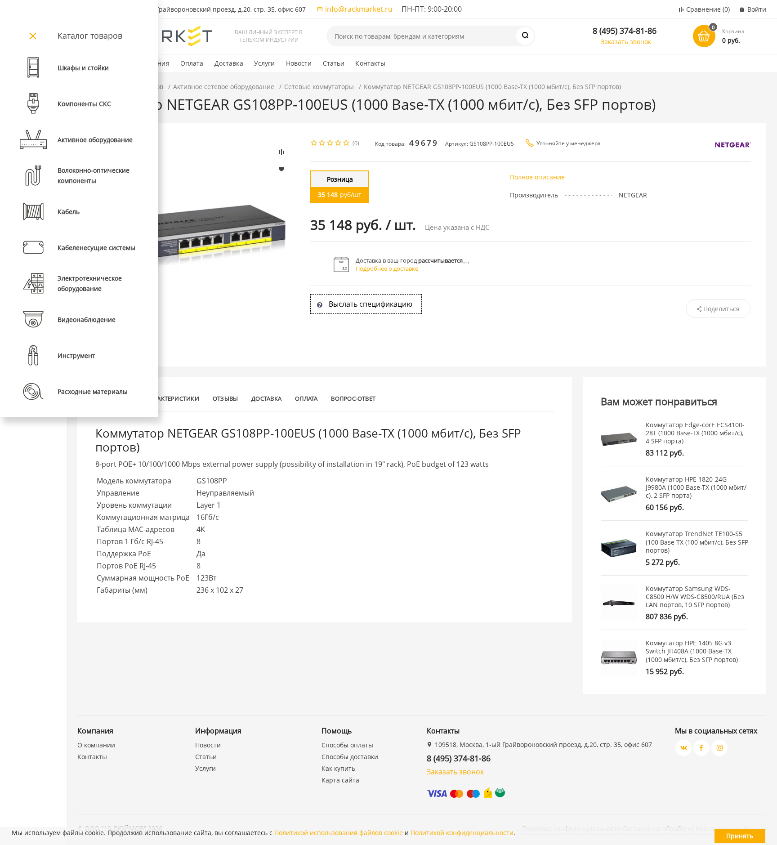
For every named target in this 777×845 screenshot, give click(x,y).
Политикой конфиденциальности (462, 832)
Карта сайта (340, 780)
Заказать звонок (626, 41)
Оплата (192, 63)
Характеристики (173, 398)
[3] (330, 144)
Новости (299, 63)
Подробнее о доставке (387, 268)
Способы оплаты (347, 745)
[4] (339, 144)
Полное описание (537, 177)
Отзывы (225, 398)
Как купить (338, 768)
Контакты (370, 63)
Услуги (264, 63)
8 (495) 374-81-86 (624, 30)
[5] (347, 144)
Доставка (228, 63)
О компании (96, 745)
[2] (322, 144)
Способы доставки (350, 756)
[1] (314, 144)
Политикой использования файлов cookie (338, 832)
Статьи (334, 63)
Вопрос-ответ (353, 398)
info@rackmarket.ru (359, 9)
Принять (739, 836)
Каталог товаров (90, 35)
